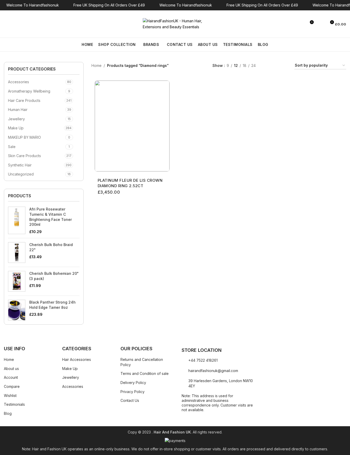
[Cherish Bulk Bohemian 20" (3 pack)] (16, 281)
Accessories (18, 82)
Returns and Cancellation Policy (141, 362)
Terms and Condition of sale (144, 373)
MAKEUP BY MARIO (24, 137)
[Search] (6, 24)
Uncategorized (21, 174)
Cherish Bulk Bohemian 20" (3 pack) (54, 276)
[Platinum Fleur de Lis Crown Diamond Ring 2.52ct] (132, 126)
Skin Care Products (24, 155)
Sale (12, 146)
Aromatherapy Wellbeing (29, 91)
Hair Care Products (24, 100)
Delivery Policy (133, 382)
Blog (8, 413)
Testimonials (14, 404)
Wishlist (10, 395)
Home (96, 65)
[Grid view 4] (284, 65)
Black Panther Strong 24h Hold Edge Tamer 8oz (52, 305)
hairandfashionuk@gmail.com (213, 370)
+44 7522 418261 (203, 360)
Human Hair (17, 109)
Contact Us (129, 400)
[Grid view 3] (275, 65)
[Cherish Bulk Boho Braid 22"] (16, 252)
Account (11, 377)
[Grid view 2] (267, 65)
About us (11, 368)
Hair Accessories (76, 359)
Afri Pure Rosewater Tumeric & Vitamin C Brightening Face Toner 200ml (50, 217)
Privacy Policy (132, 391)
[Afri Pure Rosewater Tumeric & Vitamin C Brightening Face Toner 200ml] (16, 220)
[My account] (320, 24)
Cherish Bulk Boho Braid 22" (51, 247)
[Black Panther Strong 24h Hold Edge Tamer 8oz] (16, 310)
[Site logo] (175, 23)
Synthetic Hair (20, 165)
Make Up (16, 128)
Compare (12, 386)
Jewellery (16, 119)
